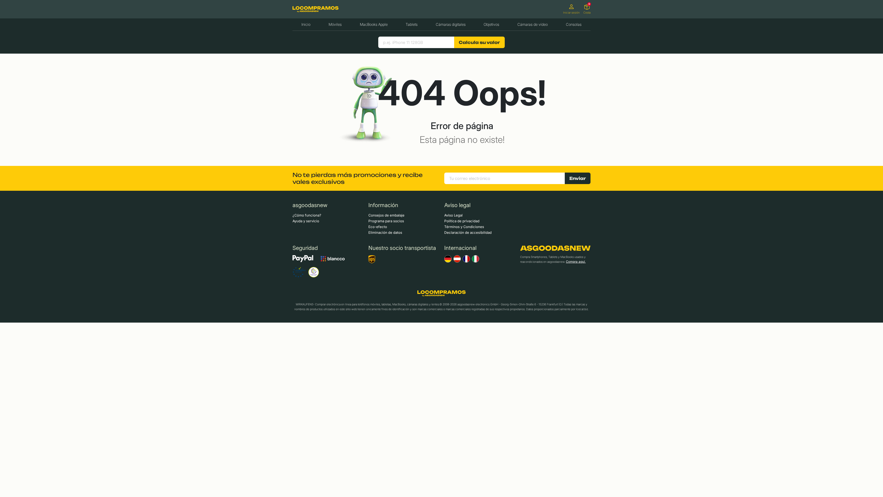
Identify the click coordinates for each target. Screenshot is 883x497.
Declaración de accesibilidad (468, 232)
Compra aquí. (576, 261)
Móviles (335, 24)
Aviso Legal (453, 215)
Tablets (412, 24)
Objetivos (491, 24)
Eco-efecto (377, 227)
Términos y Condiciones (464, 227)
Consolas (574, 24)
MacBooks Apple (374, 24)
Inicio (305, 24)
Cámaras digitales (451, 24)
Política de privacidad (461, 221)
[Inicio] (315, 9)
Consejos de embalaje (386, 215)
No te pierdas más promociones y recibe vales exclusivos (357, 178)
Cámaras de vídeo (532, 24)
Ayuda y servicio (305, 221)
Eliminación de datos (385, 232)
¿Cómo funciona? (306, 215)
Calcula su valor (479, 42)
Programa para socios (386, 221)
